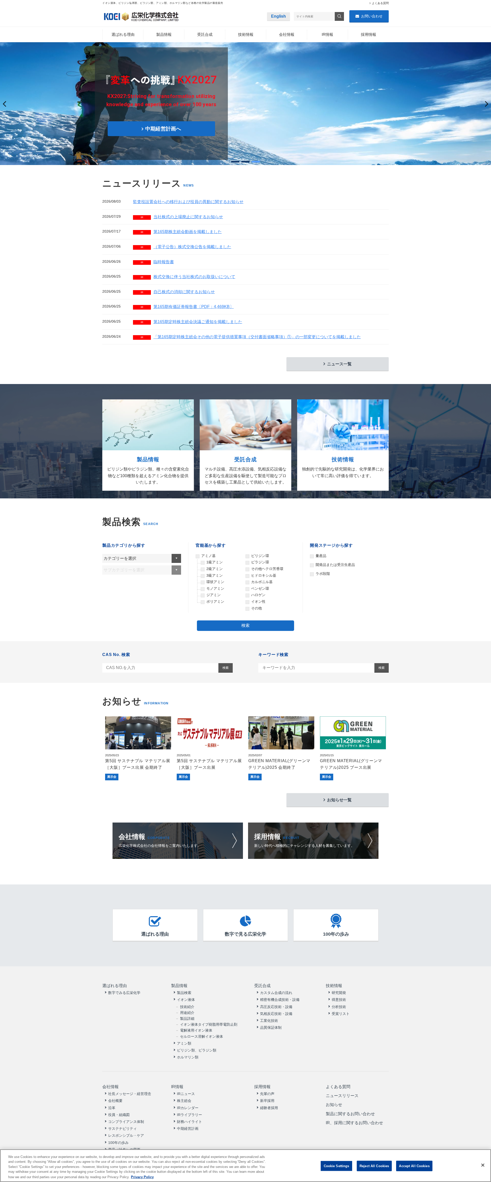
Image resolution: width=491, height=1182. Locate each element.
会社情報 (286, 34)
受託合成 (205, 34)
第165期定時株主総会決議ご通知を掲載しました (191, 322)
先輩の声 (267, 1094)
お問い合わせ (372, 16)
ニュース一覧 (339, 364)
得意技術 (339, 1000)
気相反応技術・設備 (276, 1014)
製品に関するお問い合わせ (350, 1114)
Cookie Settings (336, 1166)
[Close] (482, 1165)
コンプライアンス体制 (126, 1122)
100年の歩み (336, 934)
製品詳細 (187, 1018)
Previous (8, 108)
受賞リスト (341, 1014)
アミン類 (184, 1043)
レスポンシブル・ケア (126, 1135)
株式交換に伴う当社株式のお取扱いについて (188, 277)
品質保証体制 (271, 1027)
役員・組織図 (119, 1115)
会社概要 (115, 1101)
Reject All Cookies (374, 1166)
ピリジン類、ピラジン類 (196, 1050)
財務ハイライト (189, 1122)
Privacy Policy (142, 1177)
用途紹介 (187, 1013)
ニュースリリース (342, 1095)
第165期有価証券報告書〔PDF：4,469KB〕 (187, 306)
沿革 (111, 1108)
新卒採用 (267, 1101)
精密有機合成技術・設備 (279, 1000)
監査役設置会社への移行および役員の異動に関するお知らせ (188, 202)
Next (484, 108)
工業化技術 (269, 1021)
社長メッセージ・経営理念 (129, 1094)
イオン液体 (186, 1000)
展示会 (111, 777)
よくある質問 (380, 3)
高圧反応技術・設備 (276, 1007)
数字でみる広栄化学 (124, 993)
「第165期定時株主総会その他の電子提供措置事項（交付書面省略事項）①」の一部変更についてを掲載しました (251, 337)
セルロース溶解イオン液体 (201, 1036)
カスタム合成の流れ (276, 993)
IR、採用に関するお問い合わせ (354, 1123)
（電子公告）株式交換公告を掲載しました (186, 247)
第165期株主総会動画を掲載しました (181, 231)
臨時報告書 (157, 262)
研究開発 (339, 993)
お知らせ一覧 (339, 800)
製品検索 (184, 993)
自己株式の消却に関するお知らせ (178, 292)
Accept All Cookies (414, 1166)
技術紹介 (187, 1007)
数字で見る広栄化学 (245, 934)
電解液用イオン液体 (196, 1030)
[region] (245, 1165)
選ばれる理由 (123, 34)
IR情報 (327, 34)
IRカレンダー (187, 1108)
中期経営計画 (187, 1128)
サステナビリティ (122, 1128)
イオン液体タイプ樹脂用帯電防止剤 (208, 1024)
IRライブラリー (189, 1115)
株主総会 (184, 1101)
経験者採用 (269, 1108)
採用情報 (368, 34)
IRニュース (186, 1094)
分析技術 (339, 1007)
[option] (138, 748)
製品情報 (164, 34)
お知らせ (334, 1104)
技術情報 (245, 34)
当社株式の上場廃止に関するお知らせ (182, 217)
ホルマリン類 (187, 1057)
